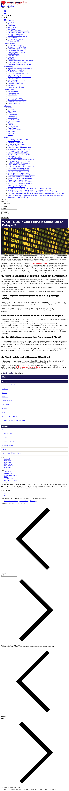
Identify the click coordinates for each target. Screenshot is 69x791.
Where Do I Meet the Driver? (18, 151)
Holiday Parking (13, 54)
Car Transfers (12, 95)
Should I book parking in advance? (20, 60)
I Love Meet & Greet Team (11, 453)
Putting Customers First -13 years (20, 183)
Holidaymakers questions (17, 144)
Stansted (11, 24)
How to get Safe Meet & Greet (18, 153)
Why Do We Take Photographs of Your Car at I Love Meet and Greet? (32, 192)
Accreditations (13, 37)
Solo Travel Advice (14, 75)
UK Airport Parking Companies (19, 32)
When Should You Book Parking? (20, 173)
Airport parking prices (15, 142)
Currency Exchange (15, 98)
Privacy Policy (24, 501)
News (10, 107)
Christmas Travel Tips (15, 84)
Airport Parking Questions (11, 416)
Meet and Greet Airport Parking (13, 420)
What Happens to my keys (17, 36)
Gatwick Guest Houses (16, 101)
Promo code (5, 214)
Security (11, 133)
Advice (4, 393)
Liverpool (7, 467)
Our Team (11, 109)
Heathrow (11, 26)
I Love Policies (13, 126)
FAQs (6, 477)
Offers (10, 113)
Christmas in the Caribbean (18, 139)
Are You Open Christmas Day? (19, 171)
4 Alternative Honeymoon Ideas (19, 77)
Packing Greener (14, 156)
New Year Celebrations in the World (20, 176)
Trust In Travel (13, 78)
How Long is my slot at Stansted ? (20, 161)
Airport (3, 200)
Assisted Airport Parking (16, 52)
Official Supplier (13, 119)
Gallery (10, 123)
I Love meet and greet (39, 263)
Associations (12, 116)
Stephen (5, 437)
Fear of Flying (13, 85)
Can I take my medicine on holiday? (21, 159)
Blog (6, 137)
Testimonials (12, 114)
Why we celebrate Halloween (18, 170)
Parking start (5, 203)
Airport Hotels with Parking (17, 100)
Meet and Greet (10, 20)
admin (4, 429)
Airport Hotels (13, 91)
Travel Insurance (14, 103)
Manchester (12, 27)
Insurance (11, 131)
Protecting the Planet (16, 72)
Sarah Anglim (8, 373)
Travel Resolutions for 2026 (17, 180)
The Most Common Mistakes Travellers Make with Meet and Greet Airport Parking (37, 194)
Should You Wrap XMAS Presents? (20, 178)
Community (8, 67)
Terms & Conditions (11, 501)
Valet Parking (7, 401)
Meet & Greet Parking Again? (18, 185)
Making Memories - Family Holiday (20, 68)
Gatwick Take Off (14, 141)
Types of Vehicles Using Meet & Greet (21, 175)
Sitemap (33, 501)
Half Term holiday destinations (19, 163)
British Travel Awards (15, 39)
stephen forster (7, 445)
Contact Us (12, 111)
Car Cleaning (12, 96)
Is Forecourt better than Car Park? (20, 149)
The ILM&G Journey (15, 146)
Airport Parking (9, 43)
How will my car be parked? (18, 62)
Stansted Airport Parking (17, 47)
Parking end (5, 208)
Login (4, 6)
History (10, 135)
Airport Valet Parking (15, 50)
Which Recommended (16, 34)
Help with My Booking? (16, 165)
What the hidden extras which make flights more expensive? (30, 188)
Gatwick (11, 22)
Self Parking (12, 59)
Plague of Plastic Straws (16, 80)
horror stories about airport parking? (21, 166)
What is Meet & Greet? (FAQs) (18, 31)
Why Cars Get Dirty (15, 158)
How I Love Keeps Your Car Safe (19, 168)
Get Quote (4, 217)
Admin (4, 449)
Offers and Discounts (11, 475)
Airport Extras (9, 90)
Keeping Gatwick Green (16, 87)
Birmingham (12, 29)
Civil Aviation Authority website (28, 367)
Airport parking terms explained (19, 64)
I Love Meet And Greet (10, 385)
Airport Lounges (13, 93)
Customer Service (14, 130)
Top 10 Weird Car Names (16, 187)
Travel (4, 412)
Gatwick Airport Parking (16, 45)
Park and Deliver (14, 55)
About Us (7, 106)
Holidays (5, 389)
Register (11, 6)
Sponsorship (12, 118)
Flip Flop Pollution (14, 82)
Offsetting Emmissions (16, 70)
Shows (10, 124)
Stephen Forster (8, 441)
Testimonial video (14, 41)
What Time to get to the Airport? (20, 154)
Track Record (12, 128)
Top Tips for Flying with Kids (18, 73)
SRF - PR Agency (14, 121)
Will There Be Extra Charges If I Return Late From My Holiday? (30, 190)
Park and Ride (13, 57)
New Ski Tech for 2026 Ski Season (20, 182)
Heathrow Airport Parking (17, 49)
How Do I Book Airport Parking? (19, 148)
